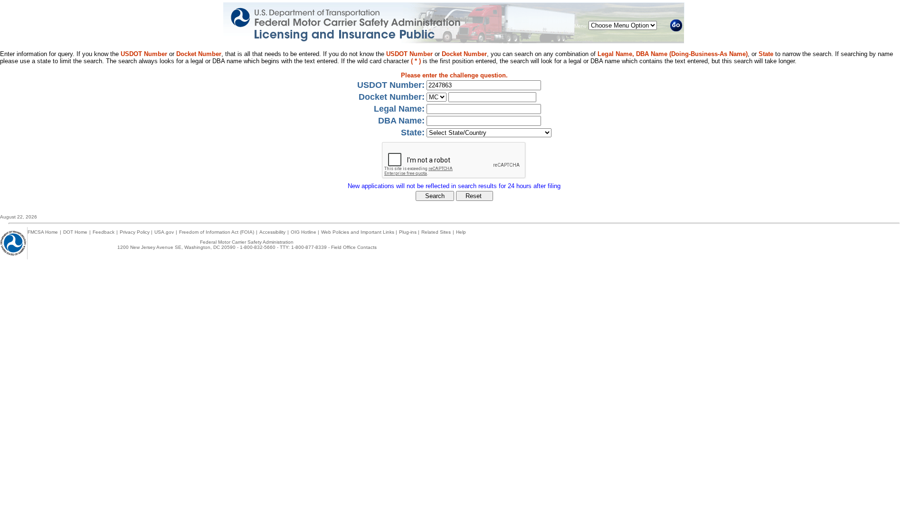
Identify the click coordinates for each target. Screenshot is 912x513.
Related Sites (436, 232)
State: (413, 132)
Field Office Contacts (354, 247)
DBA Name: (401, 120)
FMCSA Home (43, 232)
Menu (580, 25)
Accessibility (272, 232)
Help (461, 232)
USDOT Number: (391, 85)
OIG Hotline (304, 232)
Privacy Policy (135, 232)
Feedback (103, 232)
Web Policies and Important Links (358, 232)
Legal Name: (399, 109)
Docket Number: (392, 97)
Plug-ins (408, 232)
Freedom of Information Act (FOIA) (216, 232)
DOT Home (75, 232)
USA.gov (164, 232)
